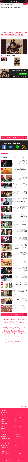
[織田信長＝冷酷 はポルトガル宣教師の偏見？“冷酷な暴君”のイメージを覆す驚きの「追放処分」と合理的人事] (6, 293)
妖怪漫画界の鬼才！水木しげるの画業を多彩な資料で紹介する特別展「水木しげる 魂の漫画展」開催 (19, 223)
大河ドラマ (21, 319)
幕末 (6, 327)
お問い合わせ (18, 438)
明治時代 (21, 330)
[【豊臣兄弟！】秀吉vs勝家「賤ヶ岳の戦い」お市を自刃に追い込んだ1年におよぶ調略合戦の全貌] (6, 163)
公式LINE (17, 147)
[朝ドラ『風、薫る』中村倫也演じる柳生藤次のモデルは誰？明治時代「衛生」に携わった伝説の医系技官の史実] (6, 194)
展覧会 (4, 339)
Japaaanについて (19, 436)
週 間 (14, 156)
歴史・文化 (18, 426)
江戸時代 (7, 319)
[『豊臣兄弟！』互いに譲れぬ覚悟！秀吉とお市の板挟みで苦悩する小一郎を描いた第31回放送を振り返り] (6, 270)
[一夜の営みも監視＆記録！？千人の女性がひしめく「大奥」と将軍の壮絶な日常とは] (6, 308)
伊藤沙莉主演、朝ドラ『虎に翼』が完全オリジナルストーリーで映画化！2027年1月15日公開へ (19, 200)
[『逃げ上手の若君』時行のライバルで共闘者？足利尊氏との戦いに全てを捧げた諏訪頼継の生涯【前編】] (6, 186)
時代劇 (16, 327)
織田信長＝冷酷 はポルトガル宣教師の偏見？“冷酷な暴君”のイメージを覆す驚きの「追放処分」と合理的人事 (19, 292)
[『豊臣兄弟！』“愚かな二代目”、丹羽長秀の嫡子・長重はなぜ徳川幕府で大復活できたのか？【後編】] (6, 171)
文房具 (23, 333)
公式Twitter (10, 147)
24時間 (5, 156)
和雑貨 (17, 419)
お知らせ (4, 436)
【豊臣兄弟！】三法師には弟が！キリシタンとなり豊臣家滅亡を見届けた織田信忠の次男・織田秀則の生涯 (19, 177)
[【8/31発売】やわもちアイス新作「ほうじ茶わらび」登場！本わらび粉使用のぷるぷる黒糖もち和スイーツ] (6, 262)
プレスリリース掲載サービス (14, 138)
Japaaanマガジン (19, 434)
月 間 (22, 156)
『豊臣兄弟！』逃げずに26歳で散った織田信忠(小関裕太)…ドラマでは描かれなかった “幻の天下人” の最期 (19, 246)
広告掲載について (6, 438)
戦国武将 (21, 322)
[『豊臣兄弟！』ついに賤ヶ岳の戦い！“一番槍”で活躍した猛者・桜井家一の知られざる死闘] (6, 301)
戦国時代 (14, 319)
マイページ (4, 441)
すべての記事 (5, 412)
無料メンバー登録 (19, 441)
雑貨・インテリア (6, 419)
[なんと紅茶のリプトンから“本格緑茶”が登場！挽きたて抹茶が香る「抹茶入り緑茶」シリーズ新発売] (6, 285)
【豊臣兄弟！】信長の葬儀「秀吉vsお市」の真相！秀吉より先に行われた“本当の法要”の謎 (19, 208)
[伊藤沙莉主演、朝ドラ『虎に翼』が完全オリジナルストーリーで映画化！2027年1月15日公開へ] (6, 201)
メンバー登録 (25, 4)
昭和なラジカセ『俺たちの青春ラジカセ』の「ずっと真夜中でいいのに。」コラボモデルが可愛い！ (19, 215)
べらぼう (8, 330)
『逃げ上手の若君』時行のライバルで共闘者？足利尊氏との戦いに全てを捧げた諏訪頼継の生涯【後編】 (19, 277)
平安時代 (8, 322)
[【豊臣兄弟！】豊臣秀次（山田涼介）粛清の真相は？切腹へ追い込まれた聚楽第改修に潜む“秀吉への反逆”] (6, 240)
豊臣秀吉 (15, 336)
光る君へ (24, 339)
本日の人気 (4, 445)
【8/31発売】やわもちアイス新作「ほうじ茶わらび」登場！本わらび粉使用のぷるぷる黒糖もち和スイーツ (19, 261)
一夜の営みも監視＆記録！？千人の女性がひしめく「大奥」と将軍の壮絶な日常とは (19, 307)
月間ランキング (5, 448)
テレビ (22, 327)
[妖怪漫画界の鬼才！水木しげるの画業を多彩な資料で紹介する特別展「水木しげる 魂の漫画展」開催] (6, 224)
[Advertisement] (11, 20)
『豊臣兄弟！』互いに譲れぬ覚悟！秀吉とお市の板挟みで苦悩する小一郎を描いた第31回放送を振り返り (19, 269)
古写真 (3, 428)
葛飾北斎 (10, 342)
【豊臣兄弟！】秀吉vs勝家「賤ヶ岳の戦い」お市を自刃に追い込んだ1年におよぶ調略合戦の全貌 (19, 162)
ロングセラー (6, 325)
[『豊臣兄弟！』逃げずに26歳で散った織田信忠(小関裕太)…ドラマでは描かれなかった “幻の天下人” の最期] (6, 247)
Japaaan (14, 1)
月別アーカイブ (18, 443)
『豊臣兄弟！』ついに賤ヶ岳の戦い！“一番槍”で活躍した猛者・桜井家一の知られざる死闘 (19, 299)
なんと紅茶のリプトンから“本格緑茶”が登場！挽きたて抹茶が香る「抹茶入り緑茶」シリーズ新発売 (19, 284)
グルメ (3, 421)
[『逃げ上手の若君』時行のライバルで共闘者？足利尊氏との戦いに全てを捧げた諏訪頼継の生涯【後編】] (6, 278)
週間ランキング (19, 445)
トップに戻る (24, 406)
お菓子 (24, 325)
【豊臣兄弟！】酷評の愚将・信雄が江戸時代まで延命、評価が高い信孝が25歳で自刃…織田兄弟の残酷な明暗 (19, 231)
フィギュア (7, 336)
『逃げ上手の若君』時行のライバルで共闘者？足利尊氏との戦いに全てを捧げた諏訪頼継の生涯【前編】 (19, 185)
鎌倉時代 (11, 339)
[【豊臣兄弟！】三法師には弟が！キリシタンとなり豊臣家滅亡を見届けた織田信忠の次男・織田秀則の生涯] (6, 178)
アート (3, 415)
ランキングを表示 (13, 314)
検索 (26, 1)
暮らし (3, 426)
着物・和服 (18, 417)
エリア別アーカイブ (6, 443)
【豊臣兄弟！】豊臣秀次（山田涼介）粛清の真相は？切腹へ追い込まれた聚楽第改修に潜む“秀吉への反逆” (19, 238)
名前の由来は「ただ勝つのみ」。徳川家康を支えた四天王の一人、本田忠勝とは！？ (14, 35)
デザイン (17, 333)
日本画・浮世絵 (19, 415)
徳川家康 (6, 333)
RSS (24, 147)
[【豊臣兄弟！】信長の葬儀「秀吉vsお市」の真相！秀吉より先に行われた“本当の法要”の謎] (6, 209)
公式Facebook (4, 147)
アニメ (14, 322)
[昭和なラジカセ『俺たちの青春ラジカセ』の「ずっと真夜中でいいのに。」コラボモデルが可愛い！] (6, 217)
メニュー (1, 1)
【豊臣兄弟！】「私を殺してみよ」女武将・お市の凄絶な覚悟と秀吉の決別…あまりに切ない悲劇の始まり (19, 254)
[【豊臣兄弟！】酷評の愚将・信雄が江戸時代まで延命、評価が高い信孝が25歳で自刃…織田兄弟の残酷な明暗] (6, 232)
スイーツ (14, 325)
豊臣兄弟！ (21, 336)
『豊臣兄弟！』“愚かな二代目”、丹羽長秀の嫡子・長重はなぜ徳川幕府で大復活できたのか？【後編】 (19, 170)
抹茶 (12, 333)
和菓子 (17, 421)
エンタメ (17, 424)
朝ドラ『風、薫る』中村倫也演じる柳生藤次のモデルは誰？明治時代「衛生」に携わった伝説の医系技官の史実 (19, 193)
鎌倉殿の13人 (18, 342)
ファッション (5, 417)
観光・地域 (4, 424)
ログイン (20, 4)
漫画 (11, 327)
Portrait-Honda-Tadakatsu (11, 8)
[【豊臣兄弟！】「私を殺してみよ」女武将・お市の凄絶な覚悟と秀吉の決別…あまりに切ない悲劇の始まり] (6, 255)
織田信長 (15, 330)
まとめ (17, 412)
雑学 (20, 325)
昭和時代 (17, 339)
